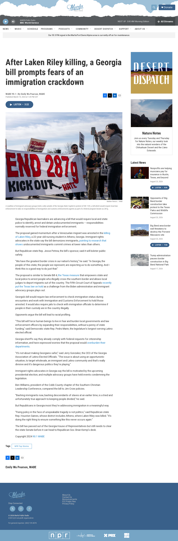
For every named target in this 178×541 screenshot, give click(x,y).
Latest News (138, 162)
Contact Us (67, 497)
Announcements (69, 499)
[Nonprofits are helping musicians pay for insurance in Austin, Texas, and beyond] (140, 173)
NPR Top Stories (22, 446)
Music (18, 29)
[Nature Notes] (151, 113)
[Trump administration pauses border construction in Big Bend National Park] (140, 260)
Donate (168, 7)
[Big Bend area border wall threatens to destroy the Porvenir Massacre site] (140, 230)
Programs (47, 29)
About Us (140, 29)
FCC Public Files (69, 501)
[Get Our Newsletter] (151, 73)
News (6, 29)
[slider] (17, 22)
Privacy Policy (68, 504)
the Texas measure (68, 275)
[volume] (13, 22)
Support (124, 29)
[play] (5, 21)
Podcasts (64, 29)
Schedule (32, 29)
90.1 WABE (39, 436)
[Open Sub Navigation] (11, 29)
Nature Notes (151, 133)
